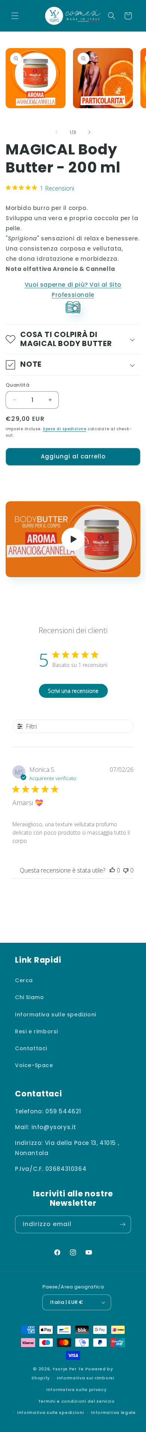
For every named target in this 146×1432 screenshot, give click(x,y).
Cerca (24, 980)
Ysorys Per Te (68, 1369)
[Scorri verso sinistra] (56, 132)
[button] (15, 16)
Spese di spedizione (64, 429)
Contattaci (31, 1048)
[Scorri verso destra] (89, 132)
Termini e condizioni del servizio (76, 1401)
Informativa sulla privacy (76, 1390)
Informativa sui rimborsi (86, 1378)
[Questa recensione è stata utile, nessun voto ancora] (112, 870)
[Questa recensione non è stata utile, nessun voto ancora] (125, 870)
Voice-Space (34, 1065)
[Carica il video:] (73, 539)
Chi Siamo (29, 997)
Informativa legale (113, 1412)
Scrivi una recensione (73, 690)
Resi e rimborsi (36, 1031)
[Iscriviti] (122, 1224)
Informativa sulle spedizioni (55, 1014)
